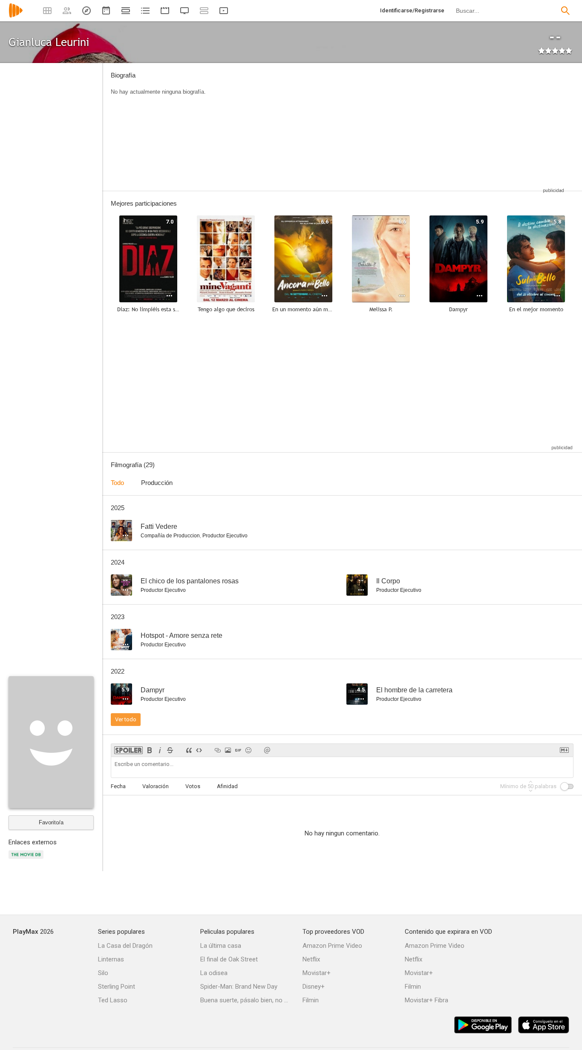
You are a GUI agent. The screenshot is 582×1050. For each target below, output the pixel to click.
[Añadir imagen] (228, 750)
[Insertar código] (199, 750)
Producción (157, 482)
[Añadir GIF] (238, 750)
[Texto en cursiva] (160, 750)
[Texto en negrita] (149, 750)
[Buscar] (565, 10)
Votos (192, 786)
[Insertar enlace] (218, 750)
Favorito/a (51, 822)
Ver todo (125, 719)
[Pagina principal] (16, 16)
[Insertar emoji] (248, 750)
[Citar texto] (189, 750)
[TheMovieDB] (27, 859)
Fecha (118, 786)
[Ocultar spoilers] (128, 750)
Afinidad (227, 786)
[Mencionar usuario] (267, 750)
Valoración (155, 786)
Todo (117, 482)
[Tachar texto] (170, 750)
